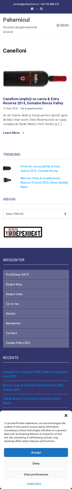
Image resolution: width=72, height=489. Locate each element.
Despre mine (14, 294)
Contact (11, 333)
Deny (36, 463)
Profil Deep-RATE (17, 274)
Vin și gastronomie (31, 108)
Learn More (11, 133)
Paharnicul (16, 20)
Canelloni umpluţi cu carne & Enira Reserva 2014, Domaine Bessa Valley (33, 101)
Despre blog (14, 284)
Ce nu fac (12, 304)
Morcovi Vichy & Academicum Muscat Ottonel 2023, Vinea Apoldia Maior (44, 182)
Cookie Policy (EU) (18, 343)
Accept (36, 452)
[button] (66, 416)
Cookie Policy (34, 483)
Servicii (10, 313)
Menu (64, 25)
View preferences (36, 474)
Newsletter (13, 323)
